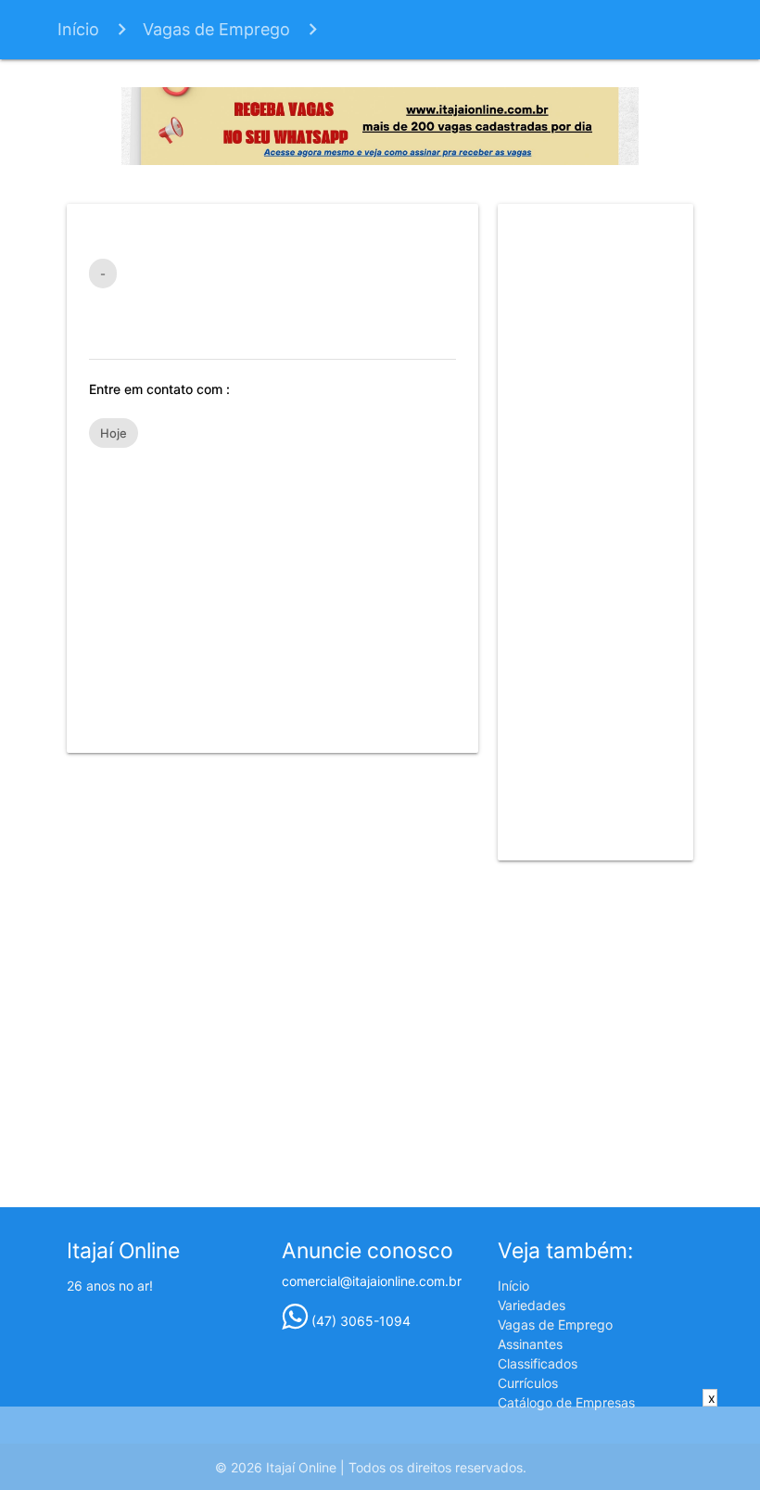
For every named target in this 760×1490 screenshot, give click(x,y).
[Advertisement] (272, 591)
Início (78, 29)
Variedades (531, 1305)
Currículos (528, 1383)
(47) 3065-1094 (359, 1321)
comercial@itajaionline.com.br (372, 1281)
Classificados (537, 1363)
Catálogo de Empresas (566, 1402)
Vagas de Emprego (216, 29)
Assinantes (530, 1344)
